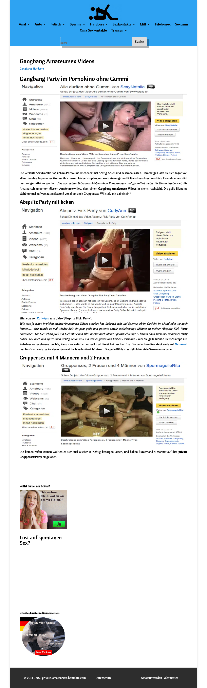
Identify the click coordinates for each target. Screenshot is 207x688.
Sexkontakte (122, 24)
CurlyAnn (43, 318)
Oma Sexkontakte (93, 31)
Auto (38, 24)
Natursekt (181, 344)
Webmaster (171, 678)
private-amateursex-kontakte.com (64, 678)
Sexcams (181, 24)
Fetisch (56, 24)
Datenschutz (103, 678)
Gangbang (26, 68)
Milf (143, 24)
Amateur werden (151, 678)
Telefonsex (163, 24)
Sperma (75, 24)
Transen (117, 31)
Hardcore (97, 24)
